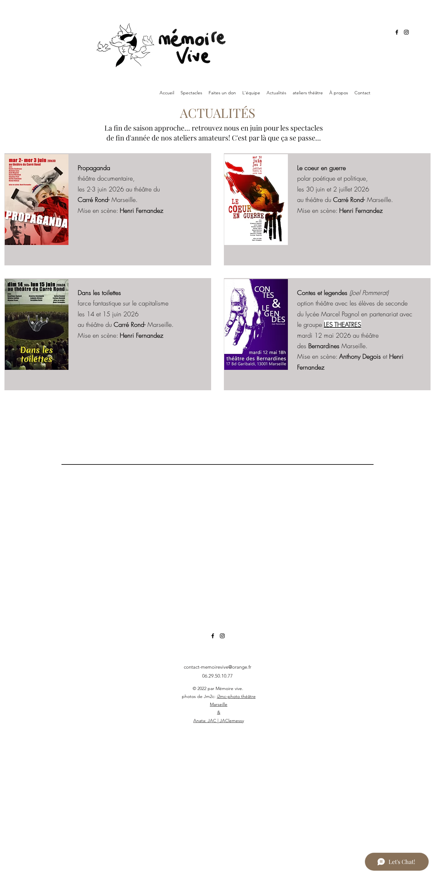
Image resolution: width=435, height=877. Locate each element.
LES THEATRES (342, 324)
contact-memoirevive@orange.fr (217, 667)
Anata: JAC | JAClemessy (218, 720)
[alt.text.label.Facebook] (397, 32)
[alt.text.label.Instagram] (406, 32)
